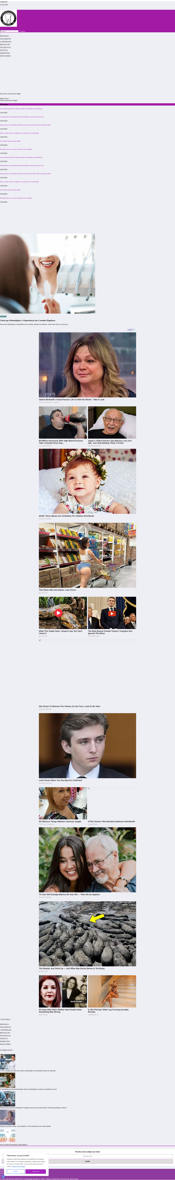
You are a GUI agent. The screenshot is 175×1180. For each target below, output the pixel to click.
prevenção (3, 316)
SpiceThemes (74, 1179)
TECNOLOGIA (5, 47)
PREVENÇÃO (5, 44)
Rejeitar (15, 1171)
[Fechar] (46, 1154)
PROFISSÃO (4, 36)
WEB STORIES (5, 56)
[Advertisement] (87, 218)
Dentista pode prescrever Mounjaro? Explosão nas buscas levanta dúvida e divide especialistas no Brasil (25, 125)
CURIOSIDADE (5, 42)
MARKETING (5, 53)
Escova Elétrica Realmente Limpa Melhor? (10, 141)
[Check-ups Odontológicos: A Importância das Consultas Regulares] (87, 273)
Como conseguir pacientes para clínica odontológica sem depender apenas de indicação (21, 108)
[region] (26, 1164)
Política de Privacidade (18, 1166)
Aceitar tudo (35, 1171)
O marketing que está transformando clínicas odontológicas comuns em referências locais (22, 116)
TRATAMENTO (5, 39)
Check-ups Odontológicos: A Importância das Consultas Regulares (27, 320)
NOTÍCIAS (4, 50)
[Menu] (1, 28)
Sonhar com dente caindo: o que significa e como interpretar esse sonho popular (19, 133)
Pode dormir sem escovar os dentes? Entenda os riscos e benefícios (16, 149)
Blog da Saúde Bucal (53, 1179)
